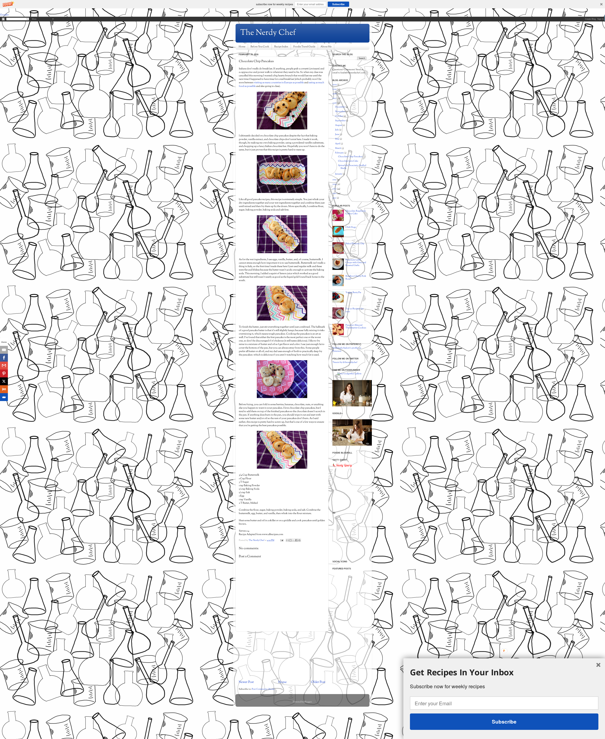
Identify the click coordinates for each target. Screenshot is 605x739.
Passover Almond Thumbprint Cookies (356, 326)
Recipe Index (281, 47)
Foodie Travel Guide (304, 47)
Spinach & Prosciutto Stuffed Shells (352, 167)
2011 (334, 198)
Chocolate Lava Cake (348, 161)
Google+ (4, 15)
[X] (4, 381)
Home (242, 47)
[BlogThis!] (290, 540)
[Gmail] (4, 366)
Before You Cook (260, 47)
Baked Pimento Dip (355, 243)
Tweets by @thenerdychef (344, 362)
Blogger (308, 702)
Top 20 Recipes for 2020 (354, 310)
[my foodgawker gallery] (349, 373)
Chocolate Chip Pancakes (350, 156)
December (340, 107)
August (339, 125)
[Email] (4, 350)
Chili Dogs (351, 227)
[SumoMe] (4, 397)
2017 (334, 98)
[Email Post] (281, 540)
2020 (334, 84)
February (339, 152)
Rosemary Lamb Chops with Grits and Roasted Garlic (356, 262)
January (339, 174)
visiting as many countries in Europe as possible (279, 82)
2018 (334, 93)
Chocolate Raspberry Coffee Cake (356, 212)
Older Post (318, 682)
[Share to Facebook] (296, 540)
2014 (334, 184)
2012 (334, 193)
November (340, 111)
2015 (334, 179)
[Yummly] (4, 389)
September (340, 120)
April (338, 143)
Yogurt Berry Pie (353, 292)
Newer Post (246, 682)
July (337, 129)
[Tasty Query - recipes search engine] (342, 468)
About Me (325, 47)
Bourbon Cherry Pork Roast (356, 277)
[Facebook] (4, 358)
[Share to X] (293, 540)
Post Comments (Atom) (263, 689)
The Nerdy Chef (268, 33)
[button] (302, 4)
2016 (334, 103)
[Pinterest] (4, 373)
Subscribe (338, 4)
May (337, 139)
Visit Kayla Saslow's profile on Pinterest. (346, 349)
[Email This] (287, 540)
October (339, 116)
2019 (334, 89)
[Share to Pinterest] (299, 540)
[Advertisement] (282, 655)
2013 (334, 188)
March (338, 148)
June (337, 134)
